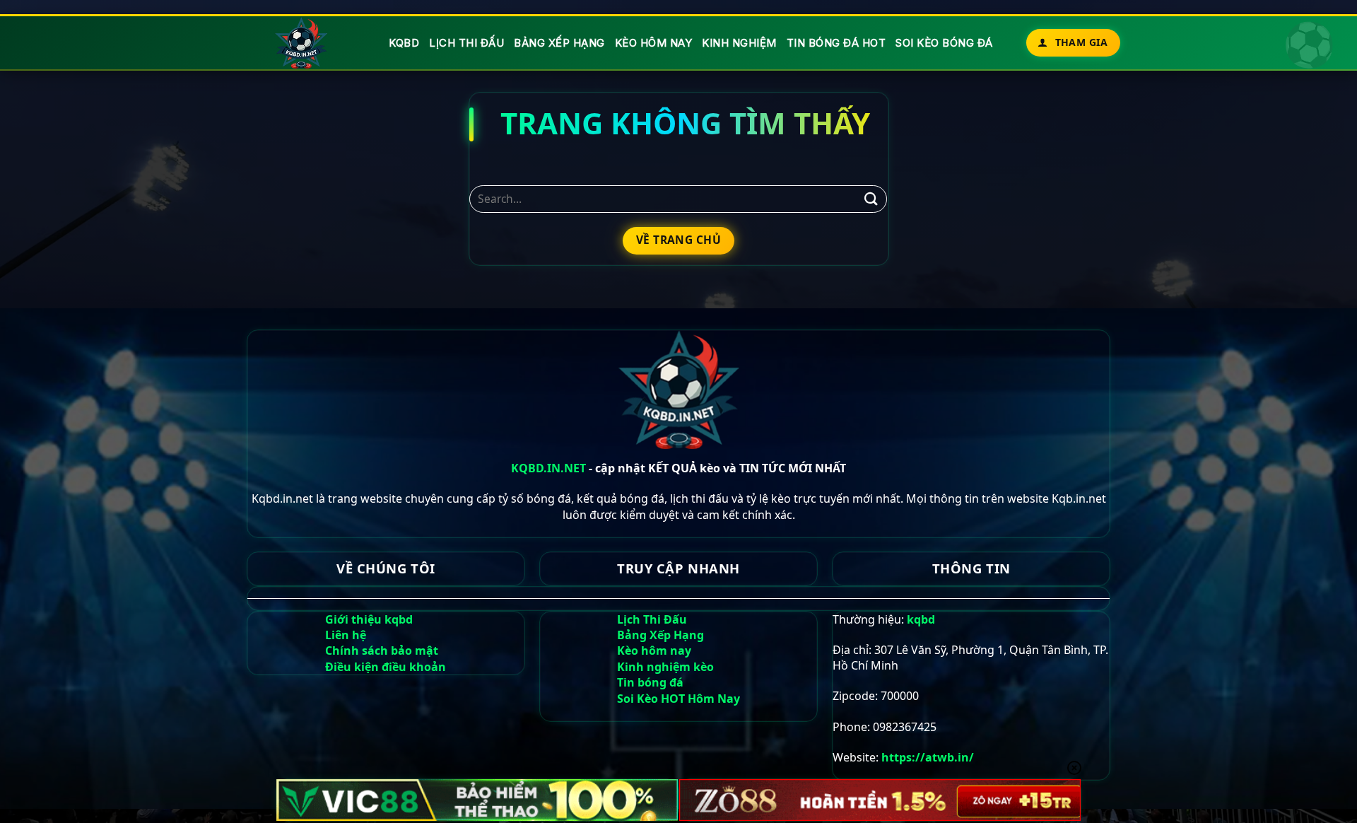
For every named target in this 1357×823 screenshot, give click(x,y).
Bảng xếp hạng (559, 42)
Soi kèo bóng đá (944, 42)
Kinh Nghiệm (739, 42)
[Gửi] (871, 199)
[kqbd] (302, 43)
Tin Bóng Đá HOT (836, 42)
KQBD (404, 42)
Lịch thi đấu (466, 42)
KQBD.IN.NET (548, 468)
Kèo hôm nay (654, 42)
